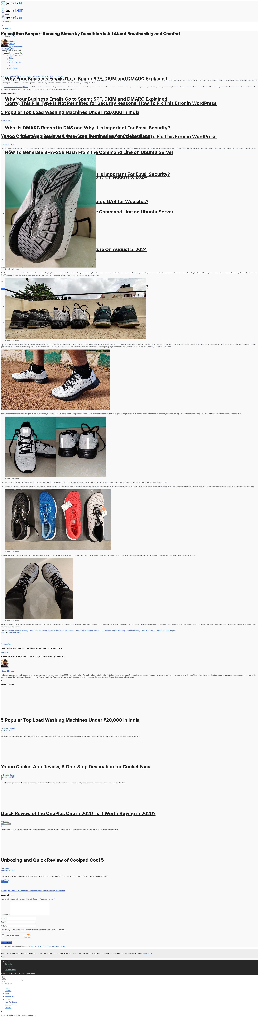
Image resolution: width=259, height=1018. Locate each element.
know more (147, 953)
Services (4, 289)
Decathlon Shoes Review (49, 631)
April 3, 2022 (6, 824)
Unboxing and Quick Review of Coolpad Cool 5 (52, 860)
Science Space (10, 1005)
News (7, 988)
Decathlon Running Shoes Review (26, 631)
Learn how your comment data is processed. (48, 946)
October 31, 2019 (7, 49)
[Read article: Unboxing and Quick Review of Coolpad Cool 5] (129, 842)
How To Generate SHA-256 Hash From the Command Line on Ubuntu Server (89, 152)
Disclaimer (9, 967)
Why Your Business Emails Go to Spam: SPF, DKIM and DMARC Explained (86, 78)
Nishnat (6, 822)
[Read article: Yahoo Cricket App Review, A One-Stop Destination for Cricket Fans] (129, 749)
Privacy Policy (10, 970)
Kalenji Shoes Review (87, 631)
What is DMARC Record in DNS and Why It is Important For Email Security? (87, 128)
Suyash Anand (9, 728)
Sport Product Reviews (162, 631)
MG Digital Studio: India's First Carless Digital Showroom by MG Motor (33, 891)
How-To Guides (11, 1002)
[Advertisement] (37, 638)
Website (4, 926)
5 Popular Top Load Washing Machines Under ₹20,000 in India (70, 112)
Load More (5, 880)
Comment (5, 915)
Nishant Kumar (17, 47)
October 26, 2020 (7, 144)
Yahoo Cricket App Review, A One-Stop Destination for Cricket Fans (75, 136)
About (7, 961)
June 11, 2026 (6, 121)
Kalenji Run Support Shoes (69, 631)
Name (4, 918)
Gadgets (8, 999)
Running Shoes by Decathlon (122, 631)
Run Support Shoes (103, 631)
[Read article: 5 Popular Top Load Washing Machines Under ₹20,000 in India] (129, 700)
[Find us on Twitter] (2, 957)
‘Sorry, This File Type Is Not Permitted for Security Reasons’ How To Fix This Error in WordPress (111, 103)
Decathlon (9, 631)
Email (3, 922)
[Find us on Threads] (3, 957)
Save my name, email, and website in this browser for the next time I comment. (33, 930)
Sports (173, 631)
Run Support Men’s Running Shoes (16, 87)
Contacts (8, 964)
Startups (8, 28)
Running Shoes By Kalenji (143, 631)
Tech (7, 994)
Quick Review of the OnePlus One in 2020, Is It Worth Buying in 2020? (78, 813)
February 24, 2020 (8, 870)
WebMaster (9, 996)
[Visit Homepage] (12, 5)
